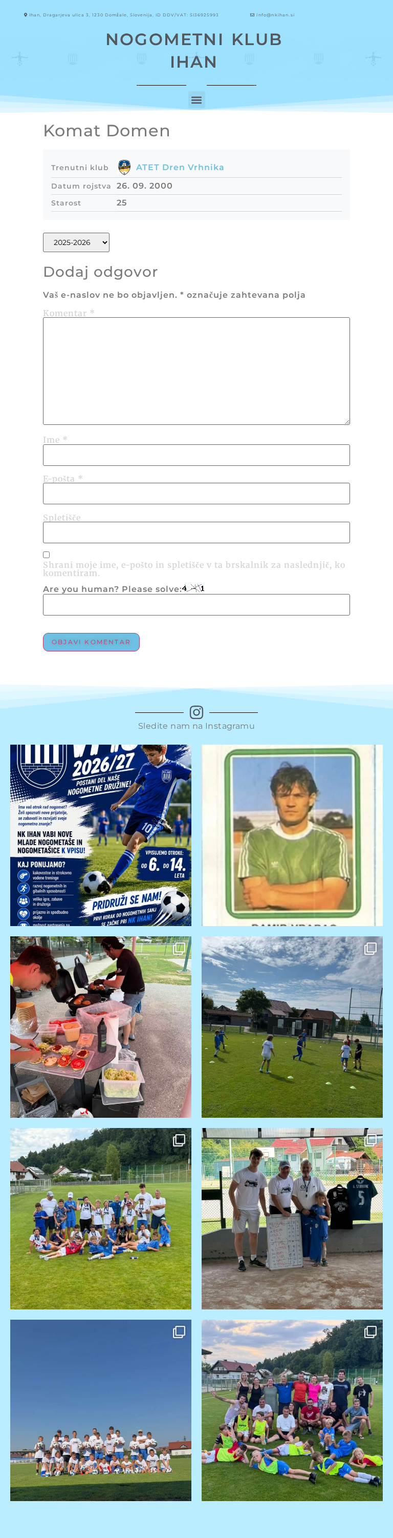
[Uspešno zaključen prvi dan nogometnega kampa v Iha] (100, 1410)
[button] (196, 99)
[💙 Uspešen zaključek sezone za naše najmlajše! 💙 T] (292, 1410)
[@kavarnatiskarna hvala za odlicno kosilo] (100, 1027)
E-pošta (63, 479)
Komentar (69, 313)
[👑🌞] (100, 1218)
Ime (55, 440)
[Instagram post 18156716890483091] (292, 1027)
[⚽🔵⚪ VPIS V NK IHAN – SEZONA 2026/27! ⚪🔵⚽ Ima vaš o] (100, 835)
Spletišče (62, 518)
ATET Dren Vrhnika (180, 167)
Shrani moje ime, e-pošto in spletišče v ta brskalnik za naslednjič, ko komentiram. (194, 569)
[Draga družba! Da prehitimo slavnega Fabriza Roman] (292, 835)
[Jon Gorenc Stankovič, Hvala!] (292, 1218)
